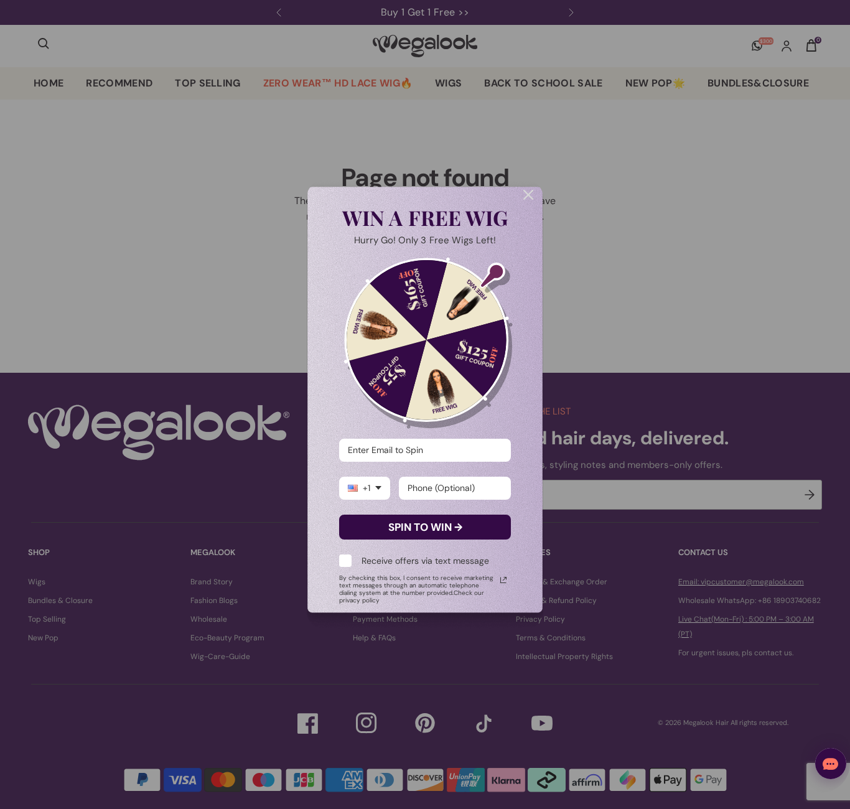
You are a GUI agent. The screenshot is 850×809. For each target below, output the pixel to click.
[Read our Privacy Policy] (503, 580)
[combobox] (364, 488)
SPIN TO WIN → (425, 527)
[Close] (528, 195)
